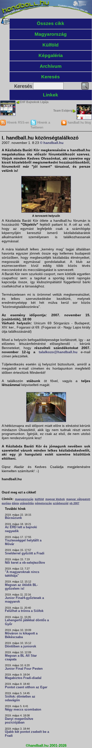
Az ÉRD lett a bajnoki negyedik (21, 529)
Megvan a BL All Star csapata (21, 657)
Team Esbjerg (62, 110)
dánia (15, 503)
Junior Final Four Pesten (24, 668)
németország (43, 503)
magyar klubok (55, 499)
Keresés (50, 76)
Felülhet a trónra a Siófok (24, 611)
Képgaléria (51, 55)
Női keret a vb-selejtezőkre (25, 562)
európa (6, 503)
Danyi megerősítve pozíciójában (19, 720)
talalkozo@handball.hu (58, 352)
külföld (39, 499)
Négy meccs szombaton (23, 709)
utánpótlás (27, 503)
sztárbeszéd (60, 503)
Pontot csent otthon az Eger (26, 687)
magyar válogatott (78, 499)
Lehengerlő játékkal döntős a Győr (27, 622)
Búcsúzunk (13, 518)
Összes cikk (50, 23)
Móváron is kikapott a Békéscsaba (21, 635)
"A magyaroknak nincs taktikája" (22, 573)
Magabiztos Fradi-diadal (23, 678)
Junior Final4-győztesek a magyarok (24, 599)
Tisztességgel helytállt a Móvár (23, 542)
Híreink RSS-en (17, 122)
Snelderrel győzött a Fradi (24, 553)
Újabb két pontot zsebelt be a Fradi (27, 733)
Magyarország (51, 34)
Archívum (51, 66)
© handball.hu (52, 143)
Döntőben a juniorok (20, 646)
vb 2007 (74, 503)
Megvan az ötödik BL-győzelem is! (21, 586)
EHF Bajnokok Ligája (34, 102)
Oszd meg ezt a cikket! (19, 492)
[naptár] (5, 23)
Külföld (50, 44)
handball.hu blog (79, 122)
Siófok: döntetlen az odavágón (20, 698)
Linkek (50, 94)
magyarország (24, 499)
